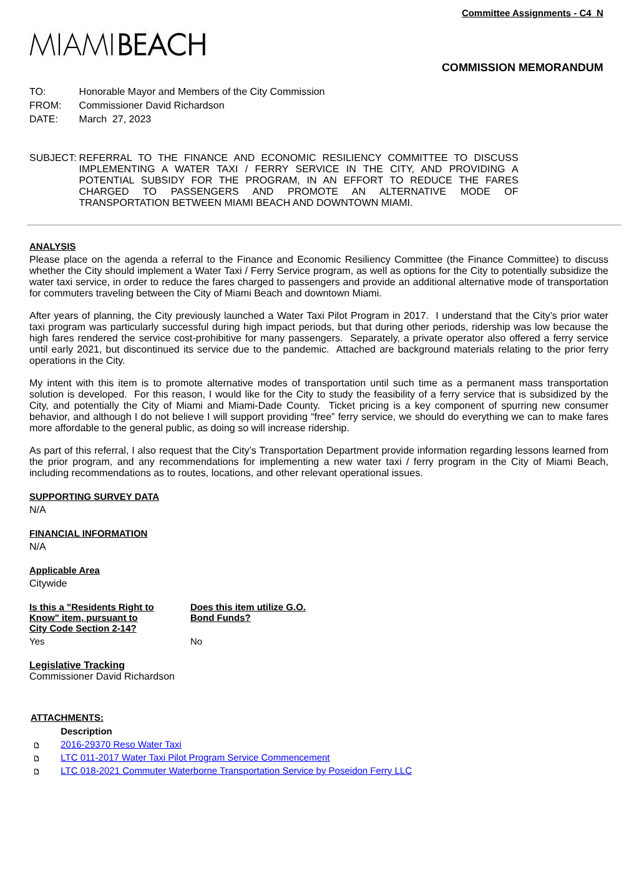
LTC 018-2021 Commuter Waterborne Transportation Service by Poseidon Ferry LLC (236, 771)
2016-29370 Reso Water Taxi (121, 744)
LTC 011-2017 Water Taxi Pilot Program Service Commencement (195, 758)
